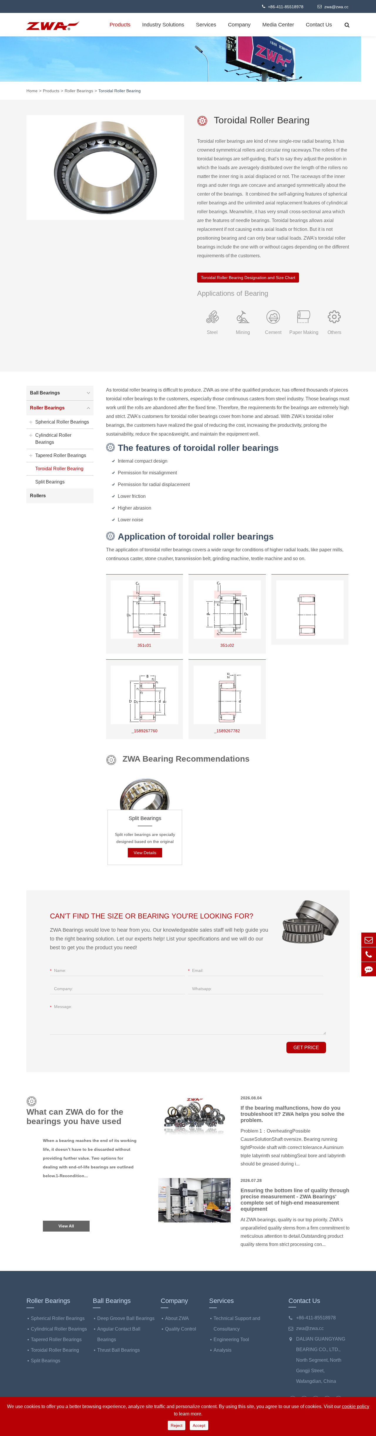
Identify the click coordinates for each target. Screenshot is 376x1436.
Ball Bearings (45, 392)
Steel (212, 332)
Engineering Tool (231, 1339)
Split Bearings (145, 818)
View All (66, 1226)
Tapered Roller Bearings (60, 455)
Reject (176, 1425)
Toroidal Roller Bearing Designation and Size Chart (248, 277)
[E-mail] (368, 940)
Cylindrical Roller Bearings (53, 439)
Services (206, 25)
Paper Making (303, 332)
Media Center (278, 25)
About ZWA (177, 1318)
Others (334, 332)
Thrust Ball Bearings (118, 1350)
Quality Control (180, 1328)
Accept (199, 1425)
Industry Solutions (163, 25)
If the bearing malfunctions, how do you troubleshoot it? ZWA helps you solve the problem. (292, 1114)
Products (120, 25)
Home (32, 90)
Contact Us (319, 25)
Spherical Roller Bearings (62, 421)
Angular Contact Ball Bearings (118, 1334)
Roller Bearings (79, 90)
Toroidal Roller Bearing (119, 90)
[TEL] (368, 954)
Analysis (222, 1350)
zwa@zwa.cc (335, 6)
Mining (243, 332)
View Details (145, 852)
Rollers (38, 495)
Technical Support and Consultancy (237, 1323)
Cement (273, 332)
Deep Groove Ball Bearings (126, 1318)
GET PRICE (306, 1047)
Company (239, 25)
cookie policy (355, 1406)
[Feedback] (368, 969)
